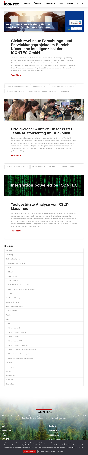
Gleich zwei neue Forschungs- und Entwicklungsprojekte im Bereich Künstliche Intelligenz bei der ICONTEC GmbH (41, 47)
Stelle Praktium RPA (15, 341)
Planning (11, 272)
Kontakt (8, 371)
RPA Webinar (12, 311)
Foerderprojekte (11, 367)
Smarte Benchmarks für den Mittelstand (21, 289)
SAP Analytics (13, 280)
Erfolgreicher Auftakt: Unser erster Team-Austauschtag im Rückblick (41, 131)
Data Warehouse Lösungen (17, 263)
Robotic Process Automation (15, 306)
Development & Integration (15, 298)
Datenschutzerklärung (75, 447)
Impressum (9, 380)
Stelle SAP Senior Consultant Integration (22, 349)
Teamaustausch (38, 166)
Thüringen (65, 91)
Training (8, 315)
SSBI (10, 293)
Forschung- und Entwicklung (62, 86)
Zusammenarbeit (68, 166)
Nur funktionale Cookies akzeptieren (51, 451)
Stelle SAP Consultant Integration (19, 354)
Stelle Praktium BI (14, 328)
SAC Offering (12, 276)
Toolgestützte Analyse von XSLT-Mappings (40, 206)
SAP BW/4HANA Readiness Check (20, 285)
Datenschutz (10, 384)
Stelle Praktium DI (14, 336)
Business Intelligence (13, 259)
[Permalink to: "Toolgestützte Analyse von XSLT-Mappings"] (44, 185)
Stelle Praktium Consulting (17, 332)
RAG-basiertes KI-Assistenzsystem (42, 91)
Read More (16, 75)
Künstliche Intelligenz (15, 91)
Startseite (9, 250)
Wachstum (53, 166)
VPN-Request (10, 375)
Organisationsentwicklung (17, 166)
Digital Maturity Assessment (17, 86)
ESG (9, 267)
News (8, 319)
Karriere (8, 324)
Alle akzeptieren (30, 451)
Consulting (9, 255)
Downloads (9, 362)
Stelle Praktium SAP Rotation (18, 345)
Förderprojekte (40, 86)
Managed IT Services (13, 302)
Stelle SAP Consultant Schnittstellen (20, 358)
